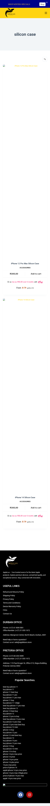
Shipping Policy (9, 595)
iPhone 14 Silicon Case (25, 497)
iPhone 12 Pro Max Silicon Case (25, 263)
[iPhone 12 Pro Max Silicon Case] (25, 162)
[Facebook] (20, 794)
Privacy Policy (8, 599)
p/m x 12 (25, 288)
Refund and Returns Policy (13, 592)
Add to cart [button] (36, 274)
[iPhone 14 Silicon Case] (25, 396)
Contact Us (7, 614)
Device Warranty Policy (12, 606)
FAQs (5, 610)
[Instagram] (29, 794)
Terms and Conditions (11, 603)
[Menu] (46, 13)
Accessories (25, 268)
